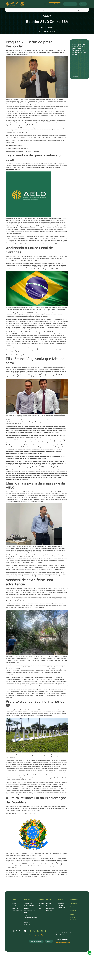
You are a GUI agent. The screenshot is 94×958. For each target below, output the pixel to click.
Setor (25, 912)
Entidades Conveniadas (29, 925)
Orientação (41, 903)
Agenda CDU (27, 922)
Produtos (41, 899)
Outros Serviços (50, 906)
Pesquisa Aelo (61, 907)
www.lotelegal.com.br (38, 792)
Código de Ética (28, 915)
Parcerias (72, 907)
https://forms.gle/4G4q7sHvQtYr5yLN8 (16, 133)
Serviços (48, 899)
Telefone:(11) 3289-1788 (62, 939)
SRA (40, 908)
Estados (72, 914)
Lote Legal (48, 903)
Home (14, 899)
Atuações (26, 920)
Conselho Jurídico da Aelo (30, 917)
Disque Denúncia (50, 908)
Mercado (60, 899)
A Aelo (14, 903)
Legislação (73, 910)
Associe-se (15, 906)
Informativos (73, 903)
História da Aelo (28, 903)
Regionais (41, 906)
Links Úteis (49, 910)
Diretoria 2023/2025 (29, 906)
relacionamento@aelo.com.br (63, 942)
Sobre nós (27, 899)
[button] (45, 4)
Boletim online (74, 899)
